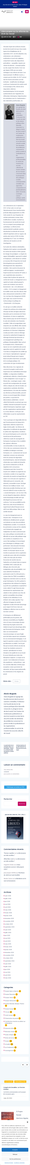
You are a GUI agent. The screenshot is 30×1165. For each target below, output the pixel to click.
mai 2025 (7, 938)
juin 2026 (7, 901)
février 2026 (8, 913)
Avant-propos (9, 1015)
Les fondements (9, 1047)
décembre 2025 (9, 918)
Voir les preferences (15, 1159)
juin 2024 (7, 969)
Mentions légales (9, 1162)
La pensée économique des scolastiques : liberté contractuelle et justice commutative (9, 749)
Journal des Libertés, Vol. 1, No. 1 (15, 814)
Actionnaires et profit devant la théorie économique (21, 747)
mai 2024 (7, 972)
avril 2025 (8, 941)
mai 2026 (7, 904)
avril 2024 (8, 975)
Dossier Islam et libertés (11, 991)
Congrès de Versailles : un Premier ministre (14, 1088)
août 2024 (8, 964)
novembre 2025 (9, 921)
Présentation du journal (11, 1018)
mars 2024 (8, 978)
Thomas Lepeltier (9, 853)
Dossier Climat (9, 997)
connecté (6, 771)
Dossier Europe (9, 1009)
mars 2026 (8, 910)
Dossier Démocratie (10, 1000)
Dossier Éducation (10, 994)
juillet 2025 (8, 932)
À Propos (19, 1111)
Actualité (7, 1044)
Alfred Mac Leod (8, 859)
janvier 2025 (8, 949)
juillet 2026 (8, 898)
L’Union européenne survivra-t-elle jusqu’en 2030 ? (14, 867)
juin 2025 (7, 935)
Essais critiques (9, 1034)
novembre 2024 (9, 955)
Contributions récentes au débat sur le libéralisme (15, 1022)
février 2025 (8, 947)
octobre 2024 (9, 958)
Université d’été (9, 1028)
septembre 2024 (9, 961)
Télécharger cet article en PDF (15, 787)
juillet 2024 (8, 966)
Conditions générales (19, 1162)
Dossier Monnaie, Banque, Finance (14, 1003)
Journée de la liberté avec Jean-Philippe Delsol (15, 5)
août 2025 (8, 930)
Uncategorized (9, 1050)
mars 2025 (8, 944)
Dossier (7, 1041)
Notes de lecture (9, 1038)
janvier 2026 (8, 915)
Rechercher (8, 799)
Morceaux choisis (9, 1031)
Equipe (18, 1115)
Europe (16, 681)
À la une (7, 1012)
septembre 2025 (9, 927)
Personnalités (20, 1081)
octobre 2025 (9, 924)
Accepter (15, 1150)
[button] (27, 1122)
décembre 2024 (9, 952)
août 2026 (8, 896)
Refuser (15, 1154)
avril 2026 (8, 907)
